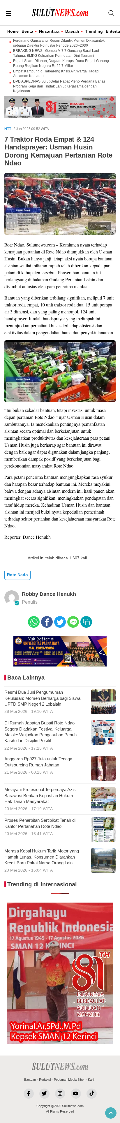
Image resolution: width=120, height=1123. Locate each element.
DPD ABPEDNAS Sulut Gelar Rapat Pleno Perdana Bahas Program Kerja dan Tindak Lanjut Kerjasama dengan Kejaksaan (59, 86)
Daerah (72, 31)
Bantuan (30, 1079)
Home (13, 31)
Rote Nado (17, 574)
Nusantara (49, 31)
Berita (27, 31)
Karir (91, 1079)
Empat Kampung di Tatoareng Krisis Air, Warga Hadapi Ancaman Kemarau (56, 73)
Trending (94, 31)
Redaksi (45, 1079)
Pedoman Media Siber (69, 1079)
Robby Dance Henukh (49, 594)
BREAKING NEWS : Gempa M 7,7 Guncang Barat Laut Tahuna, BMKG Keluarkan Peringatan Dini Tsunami (56, 53)
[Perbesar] (60, 233)
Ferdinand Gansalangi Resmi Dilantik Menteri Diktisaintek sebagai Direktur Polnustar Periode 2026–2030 (59, 43)
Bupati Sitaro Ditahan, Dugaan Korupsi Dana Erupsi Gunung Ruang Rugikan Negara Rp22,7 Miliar (61, 63)
